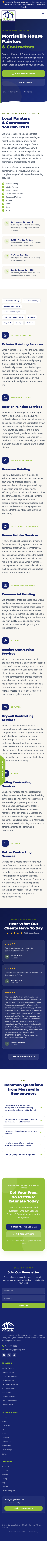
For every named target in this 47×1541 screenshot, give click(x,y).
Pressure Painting (12, 306)
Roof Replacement (9, 1388)
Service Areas (15, 92)
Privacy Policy (33, 1532)
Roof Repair (6, 1393)
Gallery (4, 1479)
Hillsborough (6, 1442)
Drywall (7, 323)
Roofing (31, 317)
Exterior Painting (11, 301)
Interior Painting (31, 301)
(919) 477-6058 (25, 82)
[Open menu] (42, 14)
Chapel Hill (6, 1425)
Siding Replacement (9, 1401)
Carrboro (5, 1438)
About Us (5, 1466)
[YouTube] (14, 1355)
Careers (5, 1487)
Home (4, 92)
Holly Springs (7, 1450)
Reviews (5, 1474)
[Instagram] (9, 1355)
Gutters (30, 323)
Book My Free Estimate (25, 1227)
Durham (5, 1417)
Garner (4, 1454)
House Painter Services (14, 312)
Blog (3, 1483)
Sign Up (23, 1305)
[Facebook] (4, 1355)
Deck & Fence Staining (10, 1384)
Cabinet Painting (8, 1380)
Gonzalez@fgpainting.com (15, 1350)
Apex (4, 1434)
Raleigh (4, 1421)
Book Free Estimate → (23, 1508)
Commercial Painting (13, 317)
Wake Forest (6, 1446)
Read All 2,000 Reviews (22, 1057)
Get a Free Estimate (25, 73)
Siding (18, 323)
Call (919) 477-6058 (25, 1234)
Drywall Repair (7, 1405)
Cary (3, 1429)
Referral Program (8, 1491)
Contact (5, 1470)
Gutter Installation (9, 1397)
